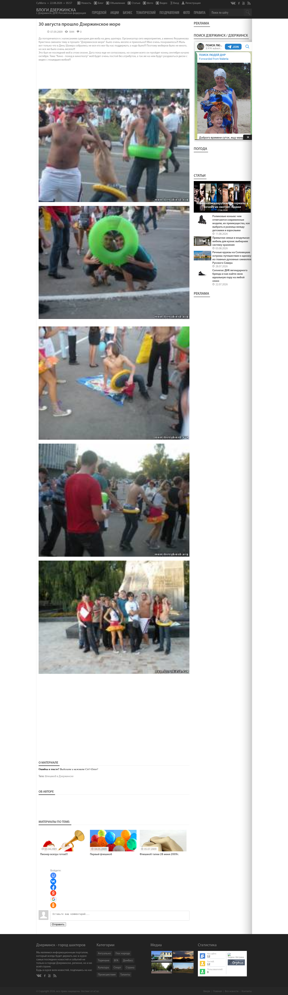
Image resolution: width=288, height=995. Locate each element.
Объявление (117, 3)
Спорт (117, 967)
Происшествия (107, 974)
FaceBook (239, 3)
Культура (103, 967)
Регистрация (193, 3)
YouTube (243, 3)
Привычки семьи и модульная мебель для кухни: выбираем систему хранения (230, 241)
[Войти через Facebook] (53, 887)
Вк (233, 3)
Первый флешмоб (101, 854)
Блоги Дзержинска (61, 11)
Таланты (125, 974)
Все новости (231, 991)
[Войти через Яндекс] (53, 893)
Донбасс (128, 960)
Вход (176, 3)
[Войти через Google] (53, 899)
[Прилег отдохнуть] (114, 440)
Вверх (206, 991)
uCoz (96, 991)
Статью (136, 3)
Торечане (103, 960)
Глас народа (123, 953)
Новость (86, 3)
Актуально (104, 953)
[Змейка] (114, 557)
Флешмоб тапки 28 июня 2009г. (159, 854)
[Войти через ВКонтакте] (53, 881)
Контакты (247, 991)
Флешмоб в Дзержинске (59, 776)
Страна (130, 967)
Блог (100, 3)
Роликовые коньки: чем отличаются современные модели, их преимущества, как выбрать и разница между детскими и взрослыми (231, 223)
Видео (163, 3)
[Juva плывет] (114, 202)
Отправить (58, 924)
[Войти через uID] (53, 875)
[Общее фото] (114, 674)
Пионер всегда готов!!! (54, 854)
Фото (150, 3)
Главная (217, 991)
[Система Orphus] (236, 965)
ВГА (116, 960)
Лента (249, 3)
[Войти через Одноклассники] (53, 905)
